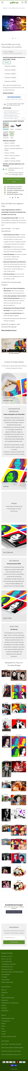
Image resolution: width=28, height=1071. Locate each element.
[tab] (12, 38)
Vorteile (3, 1031)
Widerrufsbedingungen (7, 997)
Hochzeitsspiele (5, 974)
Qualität (3, 1005)
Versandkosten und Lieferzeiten (9, 1003)
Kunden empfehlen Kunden (8, 1036)
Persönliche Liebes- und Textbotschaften (12, 972)
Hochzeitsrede (5, 979)
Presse (3, 1026)
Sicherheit (4, 1008)
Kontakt (3, 1034)
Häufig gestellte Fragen (7, 1018)
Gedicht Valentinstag (7, 982)
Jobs (2, 1028)
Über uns (3, 990)
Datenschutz (4, 1000)
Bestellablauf (4, 1010)
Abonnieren (14, 942)
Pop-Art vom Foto (6, 959)
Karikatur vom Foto (6, 956)
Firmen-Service (5, 1021)
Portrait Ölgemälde (6, 961)
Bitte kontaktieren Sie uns (8, 330)
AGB (2, 995)
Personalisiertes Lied (7, 966)
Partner (3, 1023)
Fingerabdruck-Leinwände (8, 964)
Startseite (5, 8)
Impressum (4, 992)
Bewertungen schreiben (14, 912)
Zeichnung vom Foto (7, 969)
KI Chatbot (4, 977)
